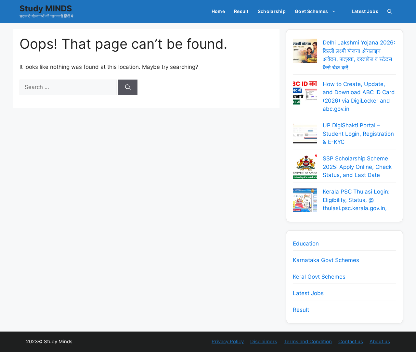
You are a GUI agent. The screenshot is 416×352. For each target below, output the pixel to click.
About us (380, 341)
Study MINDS (46, 8)
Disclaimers (263, 341)
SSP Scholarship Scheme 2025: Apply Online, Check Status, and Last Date (357, 166)
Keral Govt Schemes (319, 276)
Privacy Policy (228, 341)
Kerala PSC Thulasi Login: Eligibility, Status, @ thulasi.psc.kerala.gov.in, (356, 199)
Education (306, 243)
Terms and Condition (308, 341)
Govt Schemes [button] (311, 11)
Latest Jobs (365, 11)
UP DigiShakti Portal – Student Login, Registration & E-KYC (358, 133)
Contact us (350, 341)
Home (218, 11)
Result (241, 11)
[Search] (127, 87)
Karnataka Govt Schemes (326, 260)
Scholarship (272, 11)
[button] (389, 11)
